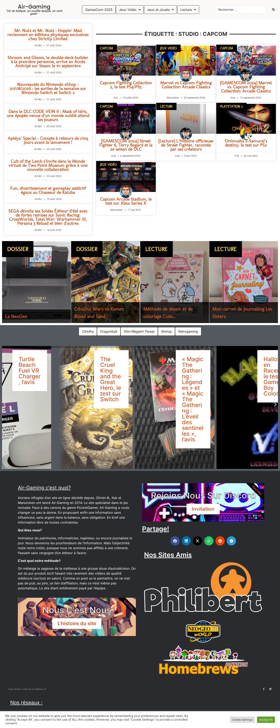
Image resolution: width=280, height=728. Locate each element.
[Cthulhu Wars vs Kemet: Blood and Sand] (105, 282)
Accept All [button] (266, 719)
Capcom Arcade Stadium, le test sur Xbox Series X (126, 201)
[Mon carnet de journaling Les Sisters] (243, 282)
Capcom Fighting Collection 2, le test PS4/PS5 (126, 85)
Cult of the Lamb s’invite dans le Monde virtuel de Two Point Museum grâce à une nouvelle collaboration (48, 165)
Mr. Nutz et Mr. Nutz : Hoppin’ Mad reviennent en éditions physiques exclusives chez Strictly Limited (48, 34)
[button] (4, 404)
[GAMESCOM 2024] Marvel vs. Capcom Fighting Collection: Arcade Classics (246, 87)
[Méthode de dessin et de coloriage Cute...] (174, 282)
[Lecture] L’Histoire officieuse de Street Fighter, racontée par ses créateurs (185, 145)
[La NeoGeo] (36, 282)
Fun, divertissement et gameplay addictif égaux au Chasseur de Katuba (48, 190)
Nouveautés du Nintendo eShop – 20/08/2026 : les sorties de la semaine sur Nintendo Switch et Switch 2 (48, 88)
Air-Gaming (34, 6)
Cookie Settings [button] (242, 719)
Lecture (156, 249)
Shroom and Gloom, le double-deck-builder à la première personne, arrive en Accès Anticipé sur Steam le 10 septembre (48, 61)
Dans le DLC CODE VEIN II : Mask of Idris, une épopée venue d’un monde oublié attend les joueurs (48, 115)
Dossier (17, 249)
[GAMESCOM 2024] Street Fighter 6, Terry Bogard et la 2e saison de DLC (126, 145)
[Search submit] (273, 9)
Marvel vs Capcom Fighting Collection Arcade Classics (186, 85)
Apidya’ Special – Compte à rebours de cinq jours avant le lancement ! (48, 140)
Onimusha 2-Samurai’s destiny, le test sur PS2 (246, 143)
